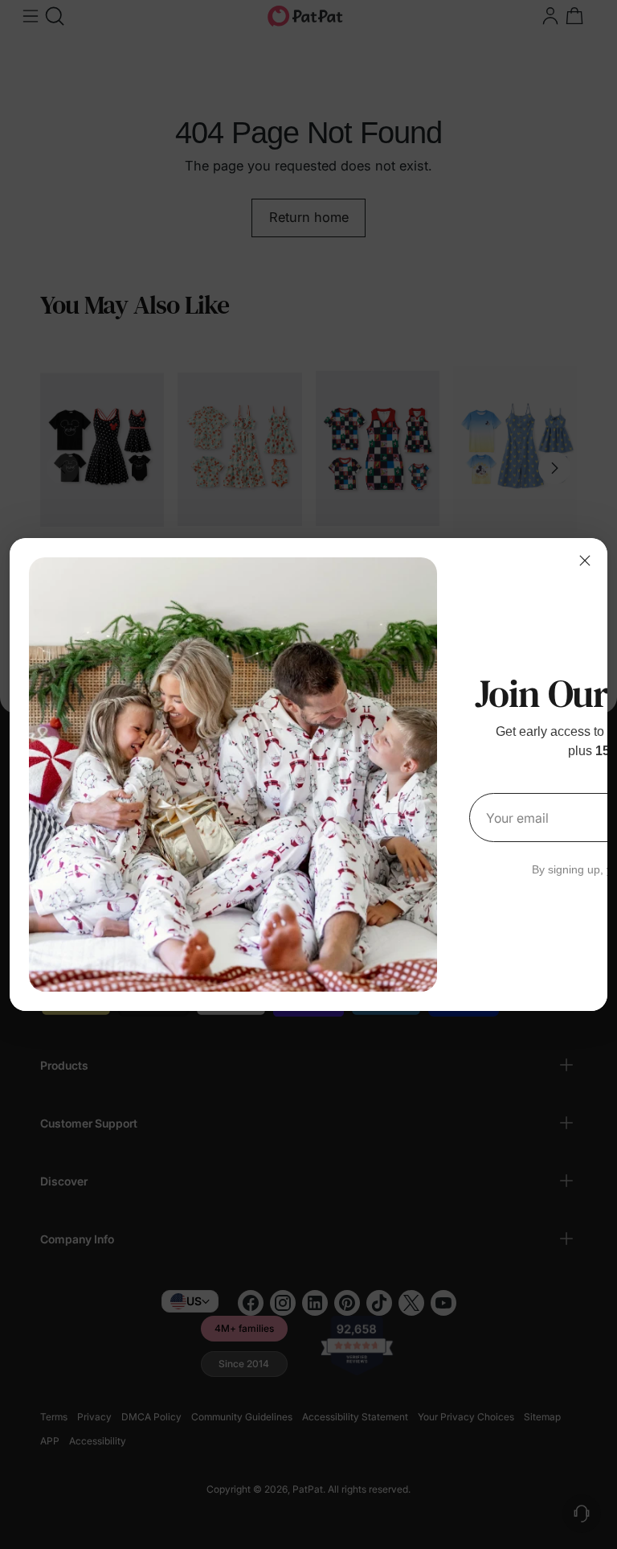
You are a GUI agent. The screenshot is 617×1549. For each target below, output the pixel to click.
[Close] (584, 560)
